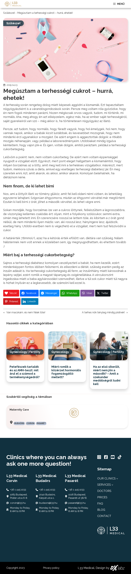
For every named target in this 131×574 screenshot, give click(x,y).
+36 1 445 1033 (18, 489)
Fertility (34, 352)
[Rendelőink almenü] (117, 478)
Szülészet (9, 12)
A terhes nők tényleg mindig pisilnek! (103, 312)
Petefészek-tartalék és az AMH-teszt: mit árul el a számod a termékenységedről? (25, 372)
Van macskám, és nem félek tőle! (25, 312)
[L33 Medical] (13, 4)
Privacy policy (51, 567)
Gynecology (18, 352)
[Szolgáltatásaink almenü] (112, 484)
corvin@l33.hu (18, 502)
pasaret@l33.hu (77, 502)
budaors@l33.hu (48, 502)
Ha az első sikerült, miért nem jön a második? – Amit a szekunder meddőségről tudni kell (106, 375)
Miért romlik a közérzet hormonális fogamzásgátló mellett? (66, 372)
